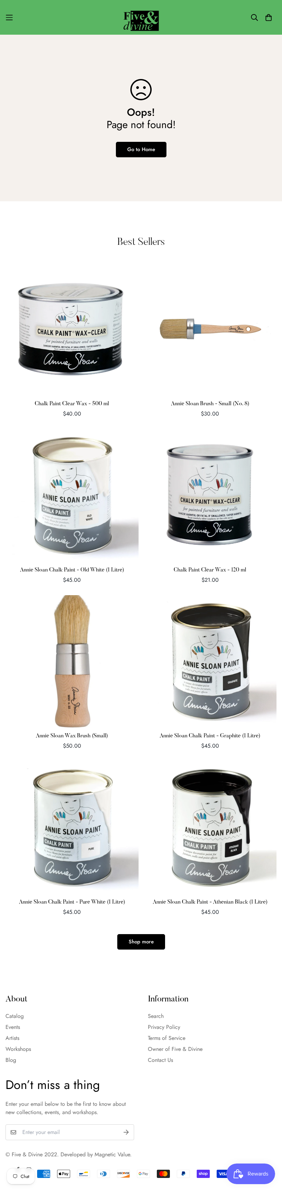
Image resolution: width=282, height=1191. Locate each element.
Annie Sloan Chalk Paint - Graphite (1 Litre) (210, 736)
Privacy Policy (164, 1027)
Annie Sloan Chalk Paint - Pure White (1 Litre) (72, 902)
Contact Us (160, 1060)
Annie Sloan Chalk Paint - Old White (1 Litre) (72, 570)
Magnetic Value (112, 1154)
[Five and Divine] (141, 17)
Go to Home (141, 149)
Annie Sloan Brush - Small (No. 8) (210, 404)
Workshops (18, 1049)
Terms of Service (166, 1038)
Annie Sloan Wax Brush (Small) (72, 736)
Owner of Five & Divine (175, 1049)
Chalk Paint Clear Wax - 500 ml (72, 404)
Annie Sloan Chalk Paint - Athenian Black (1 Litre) (210, 902)
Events (13, 1027)
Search (156, 1016)
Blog (11, 1060)
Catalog (15, 1016)
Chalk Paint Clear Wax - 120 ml (210, 570)
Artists (12, 1038)
